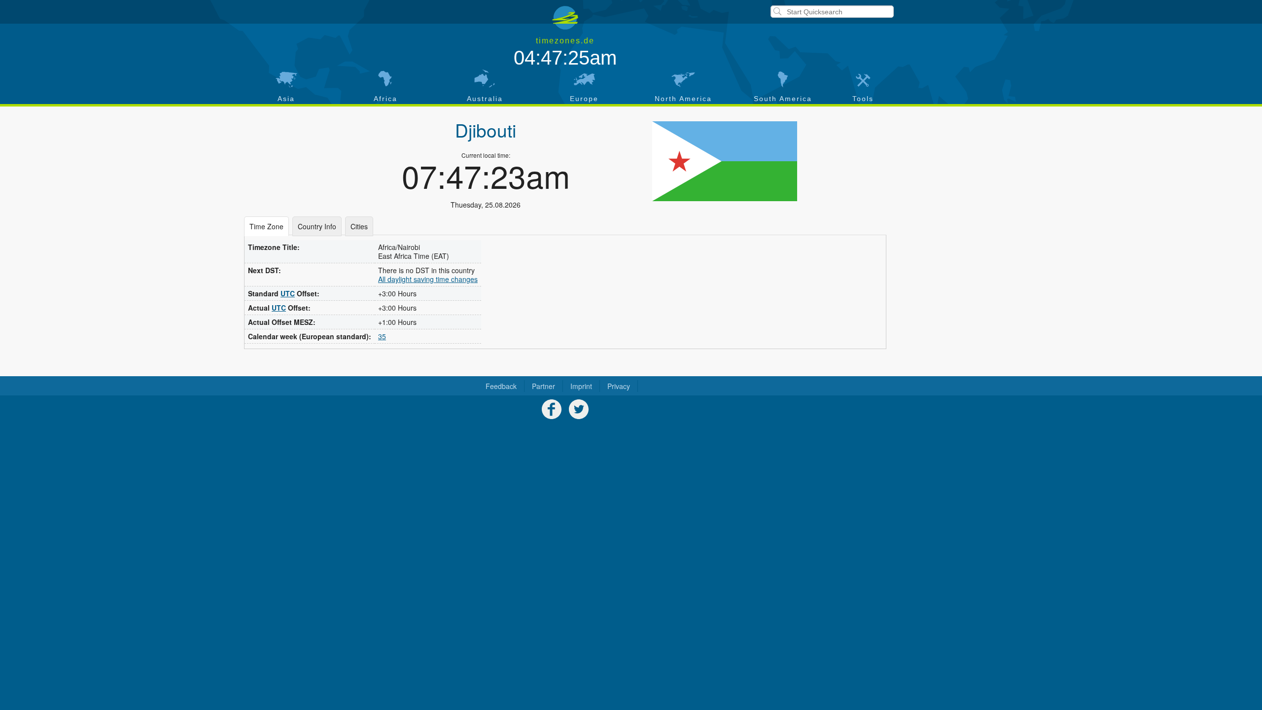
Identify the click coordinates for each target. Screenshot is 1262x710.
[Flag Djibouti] (724, 161)
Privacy (618, 386)
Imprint (581, 386)
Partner (543, 386)
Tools (863, 99)
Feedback (501, 386)
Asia (286, 99)
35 (382, 336)
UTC (287, 293)
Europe (584, 99)
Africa (385, 99)
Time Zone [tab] (266, 226)
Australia (485, 99)
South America (783, 99)
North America (683, 99)
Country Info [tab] (317, 226)
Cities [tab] (359, 226)
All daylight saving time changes (428, 279)
